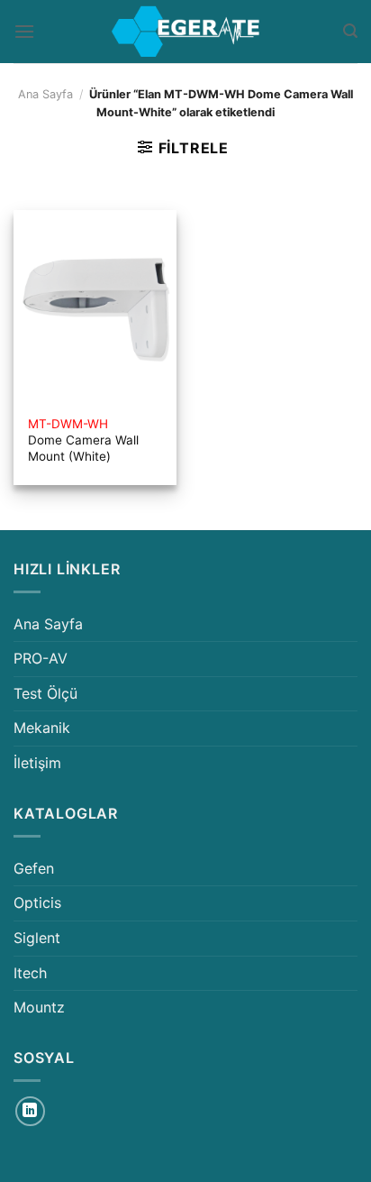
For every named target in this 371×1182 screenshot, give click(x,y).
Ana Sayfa (45, 94)
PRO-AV (41, 658)
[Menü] (24, 31)
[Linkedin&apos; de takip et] (30, 1111)
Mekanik (42, 728)
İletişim (37, 763)
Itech (30, 973)
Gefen (34, 868)
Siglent (37, 938)
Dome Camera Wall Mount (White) (83, 440)
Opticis (37, 902)
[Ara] (350, 31)
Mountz (39, 1007)
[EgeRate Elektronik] (185, 31)
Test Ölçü (45, 693)
